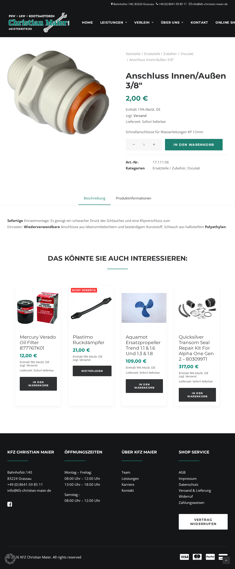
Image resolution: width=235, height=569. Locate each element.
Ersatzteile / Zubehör (160, 53)
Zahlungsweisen (191, 502)
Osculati (187, 53)
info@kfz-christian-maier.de (210, 4)
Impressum (188, 478)
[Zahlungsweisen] (170, 557)
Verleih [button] (142, 22)
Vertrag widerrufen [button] (203, 522)
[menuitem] (87, 22)
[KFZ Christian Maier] (38, 22)
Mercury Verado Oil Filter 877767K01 (38, 342)
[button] (133, 144)
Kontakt (199, 22)
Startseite (133, 53)
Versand (140, 115)
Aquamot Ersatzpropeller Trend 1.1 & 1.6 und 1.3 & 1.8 (143, 345)
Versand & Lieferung (195, 490)
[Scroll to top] (226, 560)
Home (87, 22)
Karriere (128, 484)
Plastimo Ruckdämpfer (88, 339)
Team (126, 472)
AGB (182, 472)
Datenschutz (188, 484)
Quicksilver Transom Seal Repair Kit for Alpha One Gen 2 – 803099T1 (196, 348)
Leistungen (111, 22)
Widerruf (186, 496)
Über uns (170, 22)
